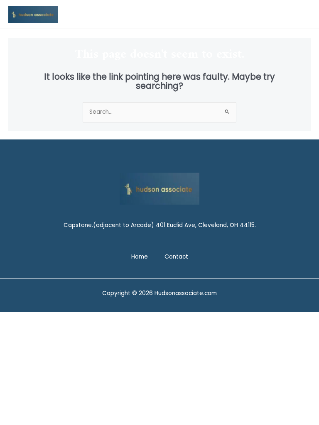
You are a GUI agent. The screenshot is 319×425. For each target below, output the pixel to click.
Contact (176, 257)
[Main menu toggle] (302, 14)
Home (139, 257)
